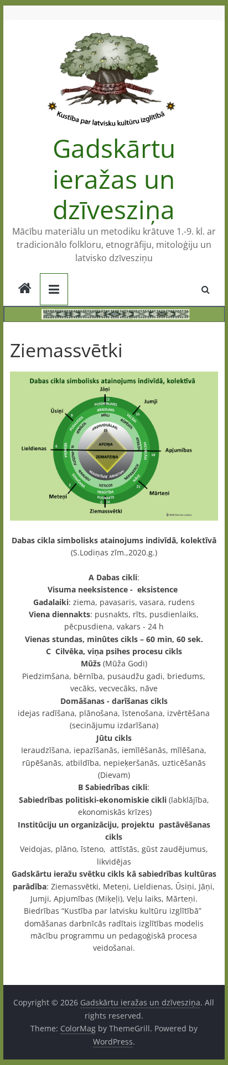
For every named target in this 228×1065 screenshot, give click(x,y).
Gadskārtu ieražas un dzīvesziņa (114, 178)
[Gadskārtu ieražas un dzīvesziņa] (25, 289)
